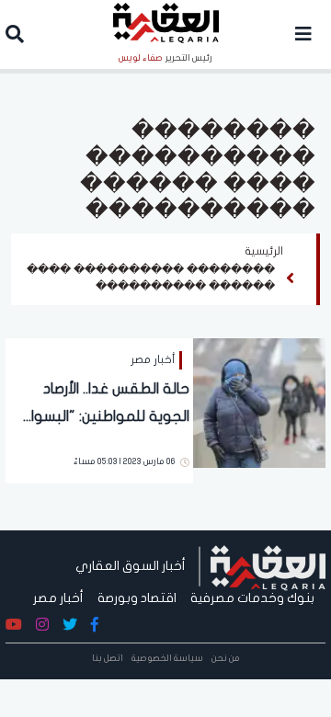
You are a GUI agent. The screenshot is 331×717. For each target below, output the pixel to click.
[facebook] (94, 624)
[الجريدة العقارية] (268, 566)
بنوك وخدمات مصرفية (252, 598)
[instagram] (42, 624)
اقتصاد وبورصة (137, 598)
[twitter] (70, 624)
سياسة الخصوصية (167, 658)
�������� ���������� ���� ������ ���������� (151, 277)
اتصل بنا (107, 658)
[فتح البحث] (15, 36)
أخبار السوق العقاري (130, 566)
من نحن (225, 658)
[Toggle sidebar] (303, 34)
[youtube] (14, 624)
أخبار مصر (58, 598)
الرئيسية (264, 250)
